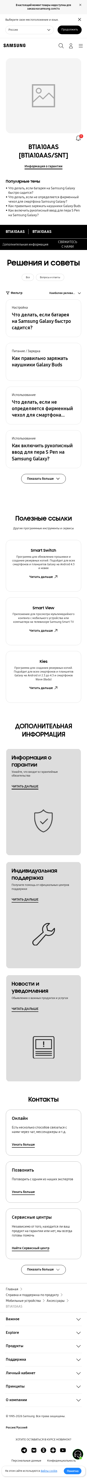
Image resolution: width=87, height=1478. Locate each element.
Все (28, 277)
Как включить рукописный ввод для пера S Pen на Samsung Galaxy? (44, 212)
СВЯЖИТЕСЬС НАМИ (67, 244)
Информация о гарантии (43, 166)
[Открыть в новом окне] (24, 1450)
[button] (43, 318)
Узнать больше (23, 1144)
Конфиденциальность (61, 1460)
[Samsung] (13, 45)
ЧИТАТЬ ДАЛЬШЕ (25, 786)
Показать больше (40, 1269)
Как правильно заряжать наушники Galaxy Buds (44, 206)
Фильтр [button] (16, 293)
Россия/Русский (16, 1427)
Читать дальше (41, 577)
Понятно (73, 1471)
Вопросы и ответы (50, 277)
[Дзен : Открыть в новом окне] (53, 1450)
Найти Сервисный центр (30, 1248)
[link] (78, 138)
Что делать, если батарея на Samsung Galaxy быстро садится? (41, 190)
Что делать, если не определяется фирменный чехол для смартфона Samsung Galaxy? (43, 199)
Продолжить (69, 29)
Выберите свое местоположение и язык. (32, 20)
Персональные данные (26, 1460)
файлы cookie (49, 1470)
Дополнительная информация (25, 244)
